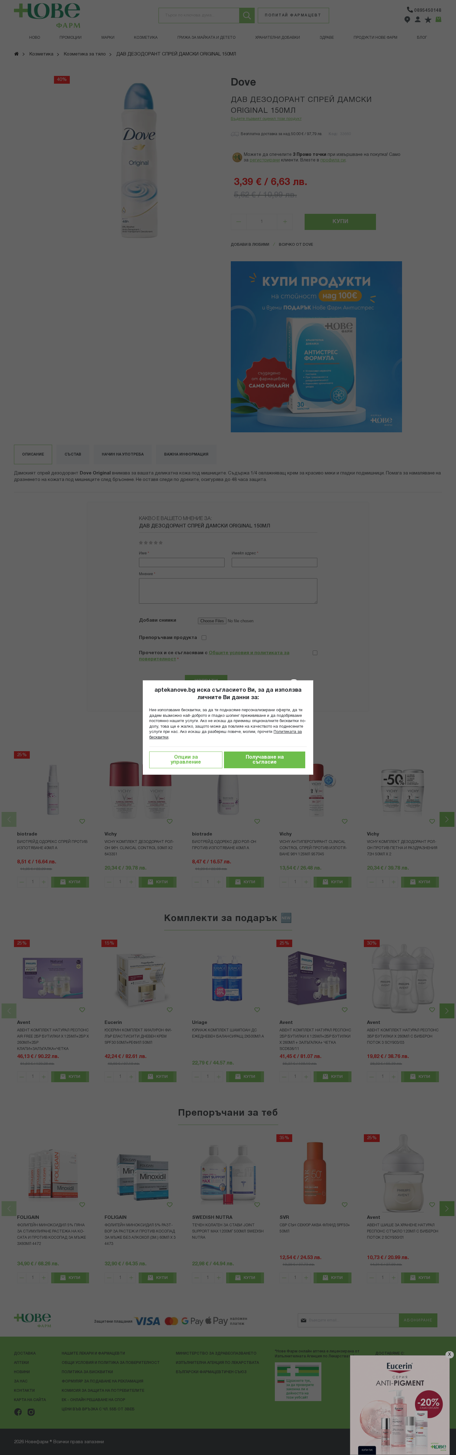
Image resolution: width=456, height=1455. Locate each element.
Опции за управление (186, 760)
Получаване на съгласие (265, 760)
